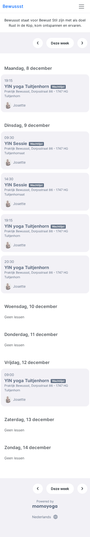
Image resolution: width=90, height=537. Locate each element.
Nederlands (45, 517)
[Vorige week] (38, 43)
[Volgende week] (82, 43)
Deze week (60, 43)
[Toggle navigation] (81, 6)
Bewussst (13, 6)
